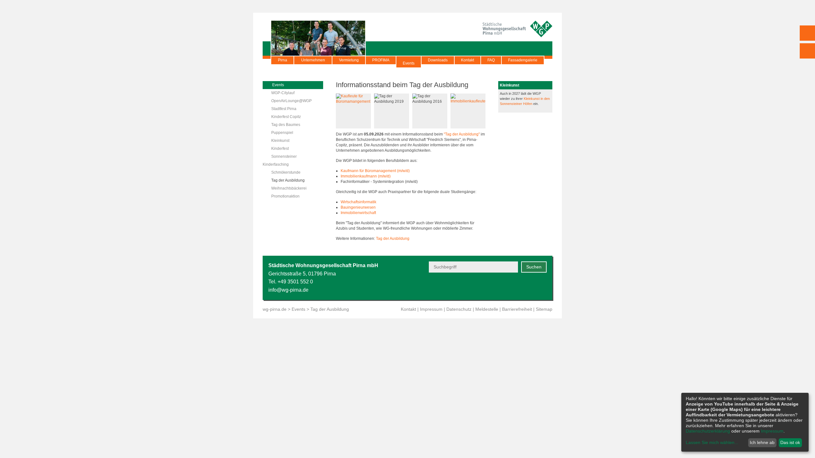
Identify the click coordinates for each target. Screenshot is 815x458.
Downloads (438, 60)
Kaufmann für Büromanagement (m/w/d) (375, 171)
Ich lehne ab (762, 442)
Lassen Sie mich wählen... (712, 442)
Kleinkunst (280, 140)
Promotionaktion (285, 196)
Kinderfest (280, 148)
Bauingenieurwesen (358, 207)
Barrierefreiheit (517, 309)
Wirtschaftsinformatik (358, 202)
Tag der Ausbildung (288, 180)
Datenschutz (458, 309)
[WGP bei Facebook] (511, 286)
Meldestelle (486, 309)
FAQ (491, 60)
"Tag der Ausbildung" (462, 134)
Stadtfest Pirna (283, 109)
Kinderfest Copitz (286, 116)
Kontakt (467, 60)
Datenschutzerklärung (708, 431)
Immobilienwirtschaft (358, 213)
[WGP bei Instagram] (527, 286)
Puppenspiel (282, 132)
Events (409, 63)
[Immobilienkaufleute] (467, 101)
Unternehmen (313, 60)
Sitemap (544, 309)
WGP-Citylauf (282, 93)
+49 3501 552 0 (295, 281)
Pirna (282, 60)
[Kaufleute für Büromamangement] (353, 101)
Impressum (431, 309)
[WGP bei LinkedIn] (543, 286)
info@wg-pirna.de (288, 290)
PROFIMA (380, 60)
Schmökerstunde (286, 172)
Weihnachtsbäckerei (289, 188)
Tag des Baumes (285, 124)
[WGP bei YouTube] (496, 286)
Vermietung (349, 60)
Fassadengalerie (522, 60)
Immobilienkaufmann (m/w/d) (366, 176)
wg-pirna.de (275, 309)
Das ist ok (790, 442)
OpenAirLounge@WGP (291, 101)
